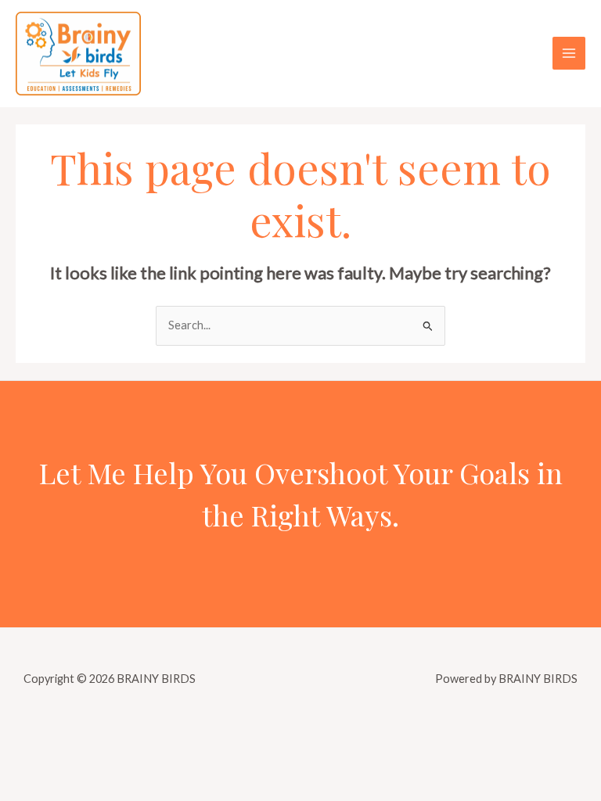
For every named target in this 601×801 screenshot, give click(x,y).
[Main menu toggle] (568, 53)
